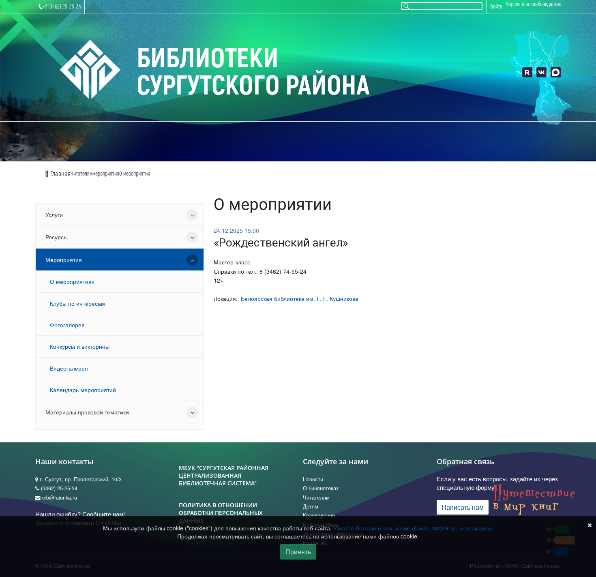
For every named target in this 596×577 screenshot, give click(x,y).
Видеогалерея (69, 368)
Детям (310, 506)
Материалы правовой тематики (87, 412)
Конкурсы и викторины (79, 346)
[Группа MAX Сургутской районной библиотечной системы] (556, 72)
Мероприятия (63, 259)
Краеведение (319, 515)
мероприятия (105, 173)
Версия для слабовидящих (533, 4)
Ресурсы (56, 237)
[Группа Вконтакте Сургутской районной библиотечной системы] (541, 72)
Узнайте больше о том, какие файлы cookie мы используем (412, 528)
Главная (60, 173)
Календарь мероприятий (83, 390)
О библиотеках (321, 488)
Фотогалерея (67, 325)
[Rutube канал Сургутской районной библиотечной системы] (527, 72)
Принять (298, 551)
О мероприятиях (72, 281)
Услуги (54, 214)
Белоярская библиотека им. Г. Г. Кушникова (299, 298)
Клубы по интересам (77, 303)
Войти (496, 6)
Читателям (81, 173)
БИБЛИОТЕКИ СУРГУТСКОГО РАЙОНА (253, 72)
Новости (313, 479)
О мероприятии (134, 173)
